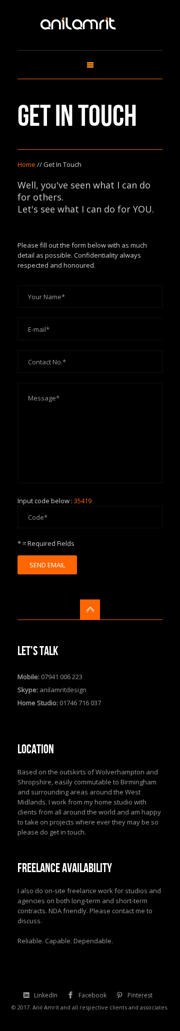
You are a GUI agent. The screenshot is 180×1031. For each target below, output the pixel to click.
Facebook (92, 995)
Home (27, 164)
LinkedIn (46, 995)
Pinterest (140, 995)
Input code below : (55, 500)
